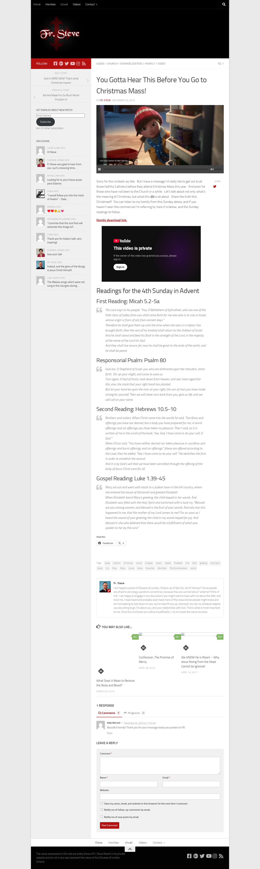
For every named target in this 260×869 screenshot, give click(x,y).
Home (37, 4)
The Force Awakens (178, 568)
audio (100, 63)
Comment (106, 753)
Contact (90, 4)
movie (131, 568)
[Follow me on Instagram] (78, 63)
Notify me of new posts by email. (121, 817)
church (139, 563)
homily (150, 63)
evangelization (131, 63)
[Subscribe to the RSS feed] (84, 63)
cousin (159, 563)
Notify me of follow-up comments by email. (127, 809)
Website (104, 790)
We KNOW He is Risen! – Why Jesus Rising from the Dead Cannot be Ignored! (200, 662)
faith (194, 563)
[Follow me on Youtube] (72, 63)
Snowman (150, 568)
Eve (187, 563)
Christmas (128, 563)
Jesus (100, 568)
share (139, 568)
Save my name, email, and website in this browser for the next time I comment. (146, 803)
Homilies (50, 4)
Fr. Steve (105, 100)
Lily (107, 568)
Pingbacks (136, 713)
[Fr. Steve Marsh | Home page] (59, 33)
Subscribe (45, 121)
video (161, 63)
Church (112, 63)
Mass (122, 568)
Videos (76, 4)
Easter (168, 563)
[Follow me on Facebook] (55, 63)
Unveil (64, 4)
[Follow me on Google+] (61, 63)
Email (166, 777)
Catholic (116, 563)
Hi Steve (51, 152)
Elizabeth (178, 563)
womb (193, 568)
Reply (109, 733)
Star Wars (162, 568)
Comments (110, 713)
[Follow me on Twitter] (67, 63)
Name (104, 777)
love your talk (54, 254)
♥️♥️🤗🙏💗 (55, 211)
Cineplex (149, 563)
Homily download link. (111, 220)
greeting (203, 563)
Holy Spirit (215, 563)
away (107, 563)
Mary (114, 568)
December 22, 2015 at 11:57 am (140, 723)
